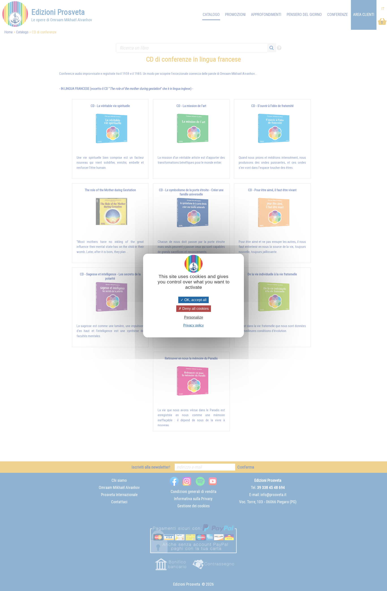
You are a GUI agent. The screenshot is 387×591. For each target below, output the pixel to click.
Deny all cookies (195, 308)
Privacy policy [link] (193, 325)
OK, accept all (194, 300)
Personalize (193, 317)
